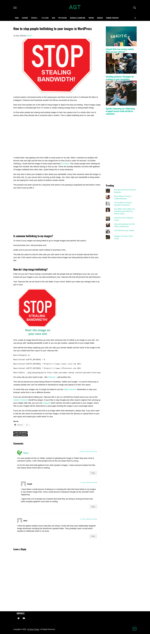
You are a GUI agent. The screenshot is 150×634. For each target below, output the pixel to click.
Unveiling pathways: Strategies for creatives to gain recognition (120, 78)
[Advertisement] (57, 139)
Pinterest (51, 377)
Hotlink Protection (20, 400)
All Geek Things (33, 629)
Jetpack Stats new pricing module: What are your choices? (120, 50)
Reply (93, 473)
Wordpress (24, 435)
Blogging (16, 435)
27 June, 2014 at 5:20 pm (88, 482)
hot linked (65, 164)
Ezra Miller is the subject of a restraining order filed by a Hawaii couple (124, 211)
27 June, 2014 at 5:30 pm (88, 519)
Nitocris (26, 452)
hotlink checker (70, 389)
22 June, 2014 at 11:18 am (88, 451)
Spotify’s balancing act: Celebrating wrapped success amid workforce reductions (120, 111)
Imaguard (46, 403)
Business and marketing (20, 432)
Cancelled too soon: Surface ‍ (124, 230)
